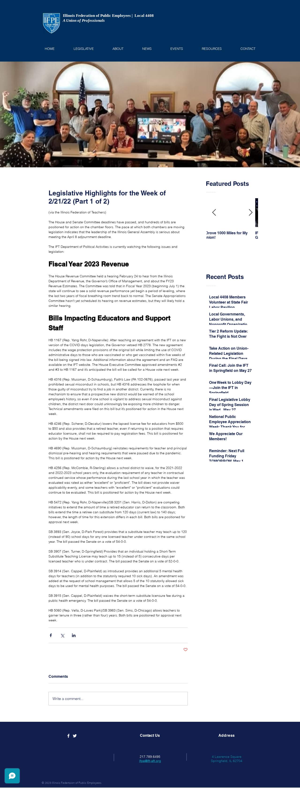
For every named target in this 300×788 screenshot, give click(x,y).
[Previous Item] (214, 212)
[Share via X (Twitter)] (62, 635)
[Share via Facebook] (51, 635)
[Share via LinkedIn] (73, 635)
